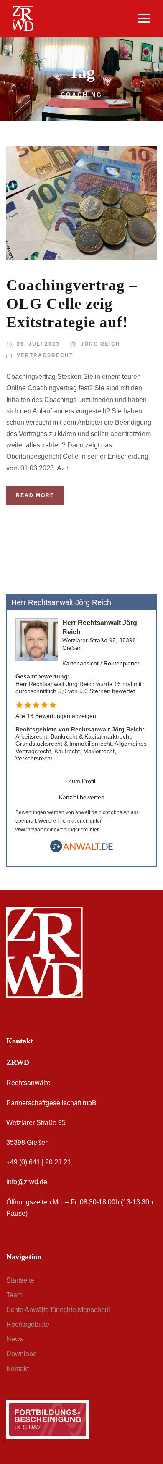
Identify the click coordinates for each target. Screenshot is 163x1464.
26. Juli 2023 (38, 344)
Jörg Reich (100, 344)
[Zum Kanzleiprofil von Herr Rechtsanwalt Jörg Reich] (36, 639)
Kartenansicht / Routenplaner (101, 663)
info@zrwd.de (26, 1181)
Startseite (20, 1280)
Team (14, 1294)
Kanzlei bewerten (81, 797)
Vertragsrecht (45, 355)
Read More (35, 495)
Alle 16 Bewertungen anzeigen (55, 715)
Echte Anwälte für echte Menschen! (58, 1309)
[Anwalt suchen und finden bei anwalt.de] (81, 850)
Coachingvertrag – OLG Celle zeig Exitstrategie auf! (72, 303)
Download (21, 1353)
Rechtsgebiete (27, 1324)
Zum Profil (81, 781)
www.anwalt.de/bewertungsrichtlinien (57, 830)
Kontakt (17, 1368)
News (14, 1339)
